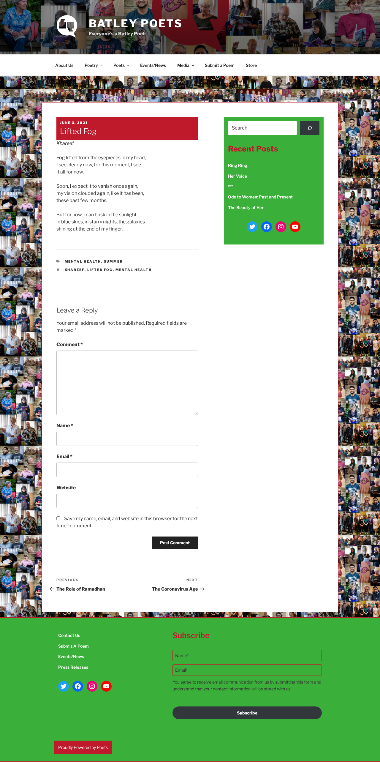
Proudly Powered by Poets (83, 747)
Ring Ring (237, 165)
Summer (113, 261)
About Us (64, 65)
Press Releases (73, 667)
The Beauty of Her (246, 207)
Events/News (153, 65)
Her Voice (237, 176)
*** (230, 186)
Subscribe (247, 712)
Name (64, 425)
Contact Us (69, 635)
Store (251, 65)
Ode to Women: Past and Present (260, 196)
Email (64, 456)
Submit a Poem (220, 65)
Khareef (65, 143)
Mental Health (83, 261)
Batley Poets (136, 23)
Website (66, 487)
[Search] (309, 128)
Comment (69, 344)
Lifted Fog (100, 270)
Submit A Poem (73, 646)
